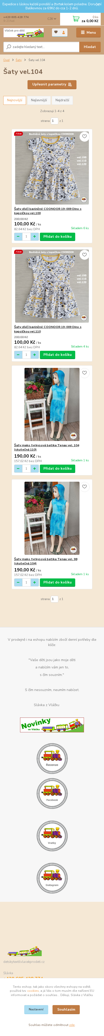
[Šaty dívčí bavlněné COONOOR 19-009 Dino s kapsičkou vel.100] (52, 168)
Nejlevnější (39, 100)
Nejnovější (14, 100)
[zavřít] (98, 5)
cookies (33, 991)
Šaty (19, 60)
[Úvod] (23, 32)
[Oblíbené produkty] (56, 32)
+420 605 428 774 (16, 17)
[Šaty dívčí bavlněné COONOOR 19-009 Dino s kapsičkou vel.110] (52, 286)
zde (72, 1025)
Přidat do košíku (57, 236)
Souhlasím (66, 1009)
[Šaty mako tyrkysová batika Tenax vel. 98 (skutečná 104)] (52, 518)
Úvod (6, 60)
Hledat (90, 46)
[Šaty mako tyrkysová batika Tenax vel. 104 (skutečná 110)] (52, 404)
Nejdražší (62, 100)
